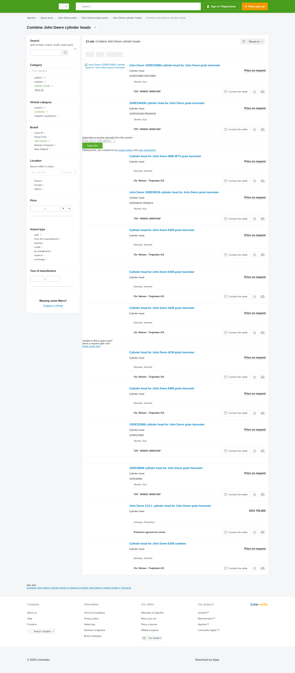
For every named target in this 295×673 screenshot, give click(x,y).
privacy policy (125, 150)
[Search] (79, 6)
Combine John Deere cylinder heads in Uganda (53, 587)
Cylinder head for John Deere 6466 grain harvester (161, 388)
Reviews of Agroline (94, 630)
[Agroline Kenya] (40, 6)
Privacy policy (91, 618)
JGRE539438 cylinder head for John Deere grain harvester (167, 103)
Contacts (32, 624)
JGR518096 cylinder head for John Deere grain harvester (166, 468)
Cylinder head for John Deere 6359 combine (157, 543)
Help (29, 618)
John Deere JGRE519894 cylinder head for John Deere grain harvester (174, 65)
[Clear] (75, 49)
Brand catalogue (93, 636)
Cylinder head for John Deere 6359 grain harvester (161, 230)
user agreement (147, 150)
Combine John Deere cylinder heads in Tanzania (105, 587)
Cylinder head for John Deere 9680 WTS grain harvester (165, 156)
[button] (254, 92)
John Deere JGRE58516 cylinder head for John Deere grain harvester (174, 192)
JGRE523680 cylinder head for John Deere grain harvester (167, 424)
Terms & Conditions (94, 612)
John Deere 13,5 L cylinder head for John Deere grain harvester (170, 505)
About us (32, 612)
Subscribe (92, 145)
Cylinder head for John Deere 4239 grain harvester (161, 308)
